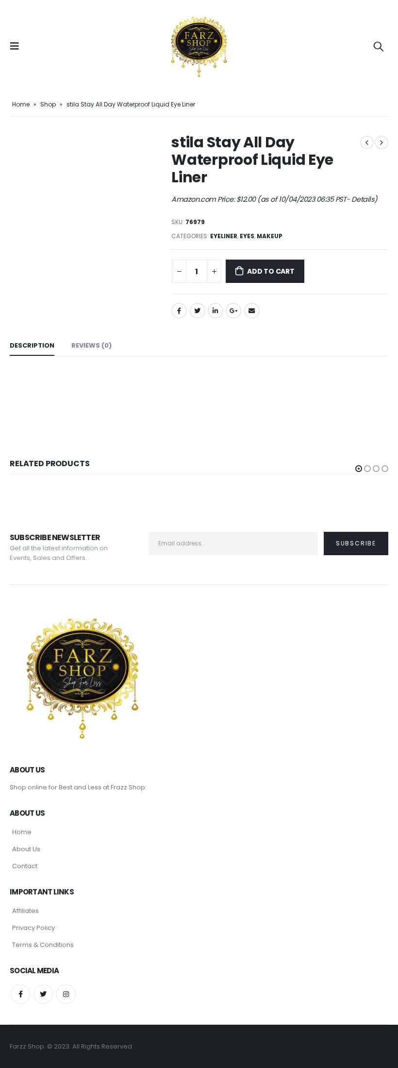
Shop (48, 104)
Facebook (179, 310)
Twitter (197, 310)
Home (21, 104)
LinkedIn (215, 310)
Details (362, 199)
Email (252, 310)
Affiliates (25, 910)
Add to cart (271, 271)
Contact (24, 866)
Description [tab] (32, 345)
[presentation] (22, 133)
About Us (26, 849)
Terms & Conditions (43, 944)
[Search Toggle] (378, 46)
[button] (358, 468)
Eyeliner (223, 236)
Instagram (66, 994)
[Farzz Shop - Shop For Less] (199, 46)
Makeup (269, 236)
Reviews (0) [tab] (91, 345)
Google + (233, 310)
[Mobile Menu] (17, 46)
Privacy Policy (33, 927)
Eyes (247, 236)
